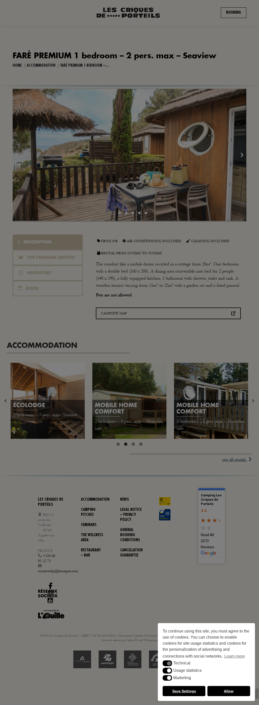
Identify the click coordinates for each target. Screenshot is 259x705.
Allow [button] (228, 691)
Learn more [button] (234, 656)
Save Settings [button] (184, 691)
